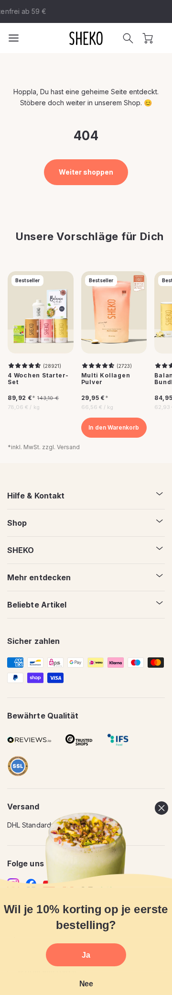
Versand (68, 447)
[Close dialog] (161, 808)
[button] (128, 38)
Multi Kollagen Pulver (105, 379)
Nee (86, 983)
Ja (86, 955)
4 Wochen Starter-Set (38, 379)
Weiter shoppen (86, 172)
